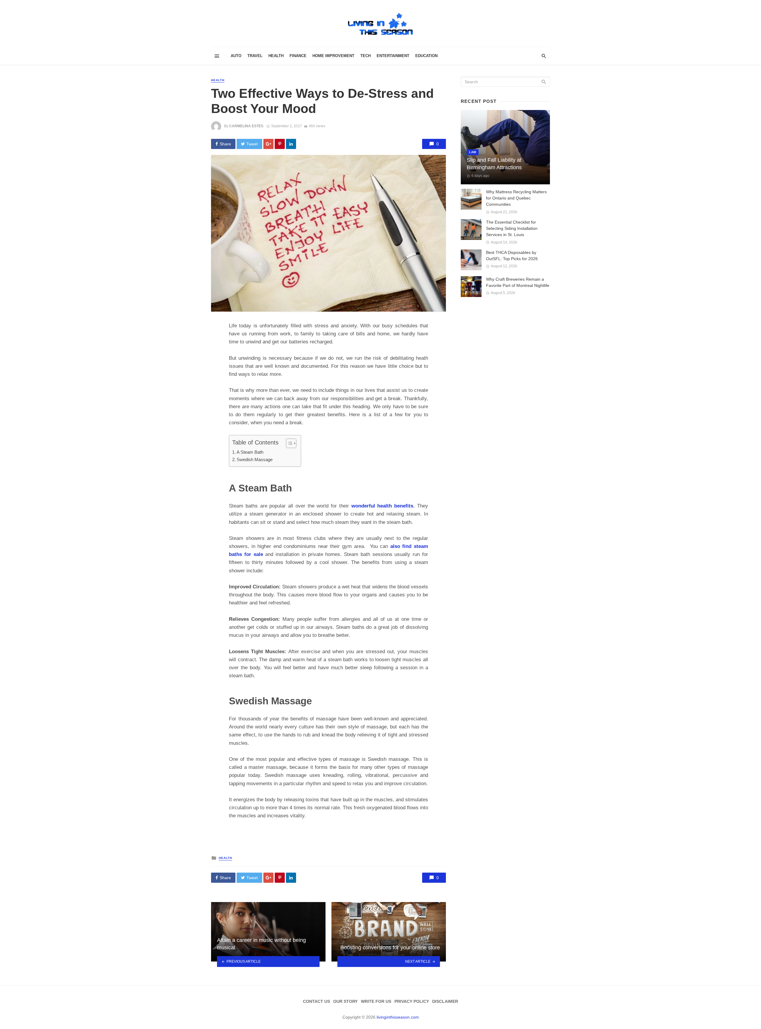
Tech (365, 56)
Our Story (345, 1001)
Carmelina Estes (246, 126)
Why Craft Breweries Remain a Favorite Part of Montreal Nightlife (517, 282)
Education (426, 56)
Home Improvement (333, 56)
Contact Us (316, 1001)
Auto (236, 56)
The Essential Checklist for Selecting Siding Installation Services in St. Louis (511, 228)
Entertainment (393, 56)
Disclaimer (445, 1001)
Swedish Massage (255, 459)
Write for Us (376, 1001)
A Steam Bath (250, 452)
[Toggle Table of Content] (288, 443)
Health (276, 56)
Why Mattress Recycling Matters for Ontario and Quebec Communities (516, 198)
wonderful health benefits (382, 506)
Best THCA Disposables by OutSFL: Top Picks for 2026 (512, 255)
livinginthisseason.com (398, 1017)
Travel (254, 56)
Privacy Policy (411, 1001)
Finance (298, 56)
